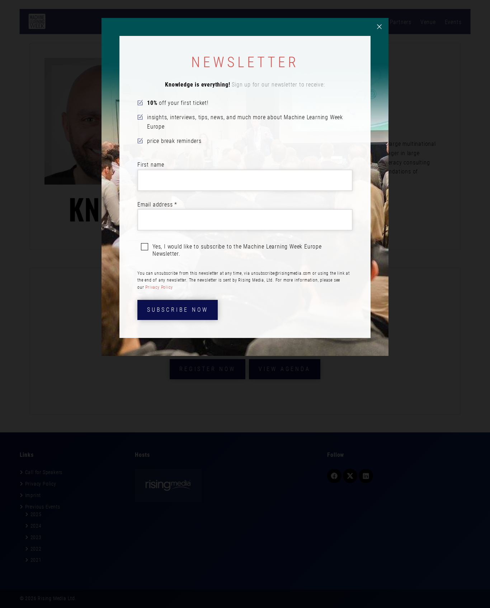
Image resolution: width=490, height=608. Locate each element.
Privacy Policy (159, 287)
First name (150, 164)
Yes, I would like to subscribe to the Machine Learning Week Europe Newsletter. (237, 250)
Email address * (157, 204)
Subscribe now (177, 309)
